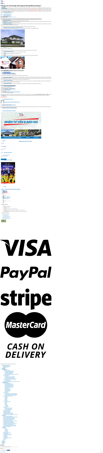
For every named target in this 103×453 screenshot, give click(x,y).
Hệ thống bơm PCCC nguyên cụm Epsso (10, 425)
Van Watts (4, 140)
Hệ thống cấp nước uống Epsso (8, 421)
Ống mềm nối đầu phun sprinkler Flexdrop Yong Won (12, 381)
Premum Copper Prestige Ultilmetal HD (11, 393)
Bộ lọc (5, 183)
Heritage (6, 397)
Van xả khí (5, 438)
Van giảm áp (5, 435)
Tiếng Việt (9, 197)
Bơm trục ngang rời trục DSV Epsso (9, 110)
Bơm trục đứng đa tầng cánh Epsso (9, 417)
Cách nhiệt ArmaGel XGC (9, 373)
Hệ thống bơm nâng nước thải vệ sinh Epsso (10, 420)
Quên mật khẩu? (2, 451)
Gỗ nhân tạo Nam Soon (8, 80)
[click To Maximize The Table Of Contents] (1, 14)
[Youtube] (3, 195)
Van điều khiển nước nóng (7, 437)
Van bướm (6, 430)
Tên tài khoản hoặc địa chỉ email (5, 446)
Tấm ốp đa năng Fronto (8, 409)
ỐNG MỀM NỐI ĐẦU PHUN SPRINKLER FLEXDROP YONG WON (13, 27)
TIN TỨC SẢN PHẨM (3, 3)
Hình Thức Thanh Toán (6, 215)
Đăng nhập (8, 450)
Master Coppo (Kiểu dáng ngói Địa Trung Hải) (12, 91)
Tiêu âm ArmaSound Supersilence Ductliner (11, 374)
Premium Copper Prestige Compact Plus (11, 394)
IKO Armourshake (7, 388)
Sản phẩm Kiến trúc (5, 382)
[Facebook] (3, 196)
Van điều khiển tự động (7, 433)
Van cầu (6, 431)
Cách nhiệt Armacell (7, 370)
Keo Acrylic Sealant (8, 380)
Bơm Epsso (4, 415)
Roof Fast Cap (7, 391)
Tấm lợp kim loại (6, 392)
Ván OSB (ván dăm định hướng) (8, 412)
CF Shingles (7, 406)
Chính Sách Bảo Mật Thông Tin (7, 218)
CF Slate (6, 404)
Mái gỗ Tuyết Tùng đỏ (7, 410)
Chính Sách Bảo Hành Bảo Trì (7, 216)
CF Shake (6, 405)
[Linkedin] (3, 200)
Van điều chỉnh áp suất (8, 152)
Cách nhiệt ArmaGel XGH (9, 372)
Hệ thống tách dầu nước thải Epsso (9, 422)
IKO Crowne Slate (7, 389)
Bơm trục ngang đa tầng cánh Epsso (9, 418)
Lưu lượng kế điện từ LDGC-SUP (10, 378)
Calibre (6, 400)
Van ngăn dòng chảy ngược (8, 434)
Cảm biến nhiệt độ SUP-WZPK (9, 377)
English (7, 198)
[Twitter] (3, 201)
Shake (6, 399)
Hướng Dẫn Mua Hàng (6, 214)
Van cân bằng (6, 436)
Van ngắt (5, 428)
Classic (6, 396)
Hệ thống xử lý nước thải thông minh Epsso (10, 423)
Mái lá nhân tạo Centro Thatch (8, 413)
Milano (6, 398)
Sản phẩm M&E (4, 369)
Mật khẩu (2, 448)
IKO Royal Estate (7, 390)
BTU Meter (6, 375)
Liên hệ (3, 443)
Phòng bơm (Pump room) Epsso (8, 424)
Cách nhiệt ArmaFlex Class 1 (9, 371)
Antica (6, 402)
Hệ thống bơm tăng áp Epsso (7, 99)
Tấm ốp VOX (5, 407)
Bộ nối (5, 186)
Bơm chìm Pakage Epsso (7, 426)
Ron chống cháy (7, 379)
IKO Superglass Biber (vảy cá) (9, 385)
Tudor (6, 403)
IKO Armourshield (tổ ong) (9, 384)
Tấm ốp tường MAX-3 (8, 408)
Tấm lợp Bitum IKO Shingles (6, 72)
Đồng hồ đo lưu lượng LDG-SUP (10, 376)
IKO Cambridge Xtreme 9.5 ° (9, 387)
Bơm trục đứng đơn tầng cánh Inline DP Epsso (11, 416)
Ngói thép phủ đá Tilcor (7, 401)
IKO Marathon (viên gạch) (9, 383)
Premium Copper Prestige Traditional (10, 395)
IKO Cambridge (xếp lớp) (9, 386)
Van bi (6, 429)
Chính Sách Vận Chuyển (6, 217)
